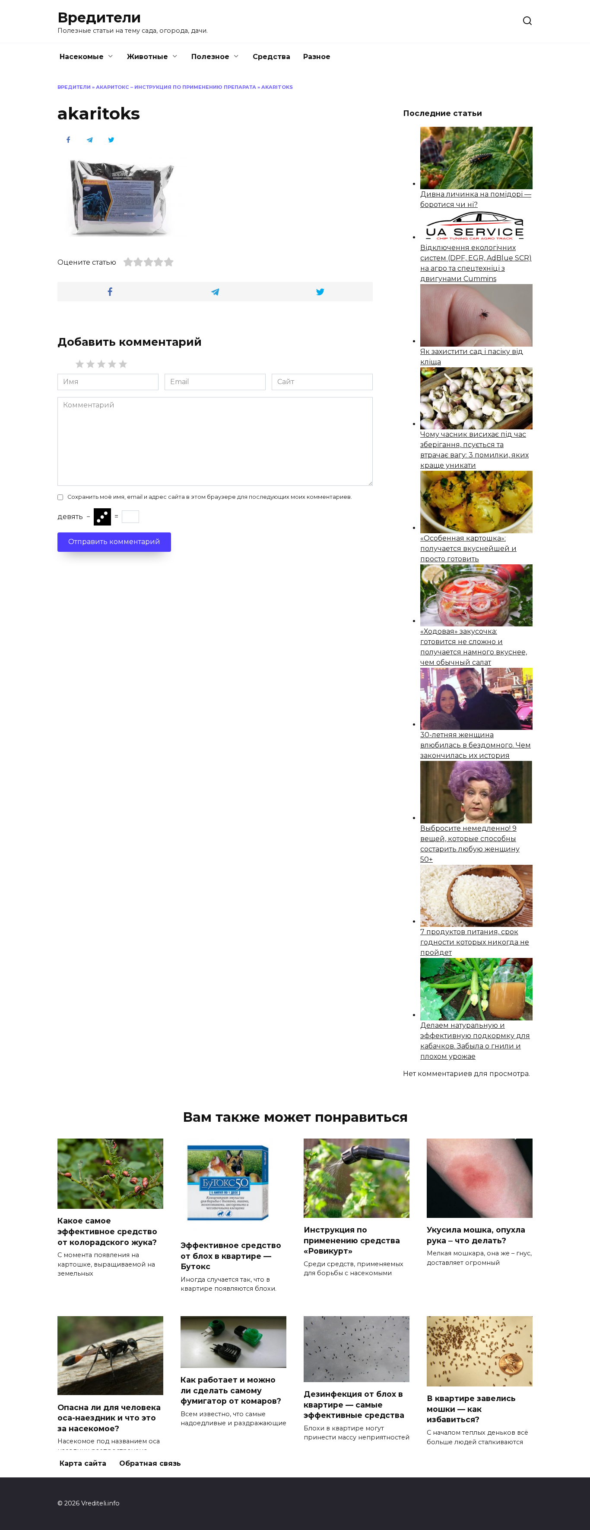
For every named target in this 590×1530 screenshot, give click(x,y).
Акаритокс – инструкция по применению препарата (176, 87)
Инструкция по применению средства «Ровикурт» (352, 1240)
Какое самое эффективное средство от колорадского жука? (107, 1231)
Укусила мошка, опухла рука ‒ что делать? (476, 1235)
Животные (147, 57)
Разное (316, 57)
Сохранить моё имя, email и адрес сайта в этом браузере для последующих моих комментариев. (209, 497)
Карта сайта (83, 1463)
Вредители (99, 17)
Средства (271, 57)
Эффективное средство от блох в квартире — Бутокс (231, 1256)
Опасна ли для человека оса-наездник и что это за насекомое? (109, 1417)
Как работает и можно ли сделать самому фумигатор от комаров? (231, 1390)
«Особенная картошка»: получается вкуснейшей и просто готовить (468, 548)
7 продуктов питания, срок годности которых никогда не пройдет (474, 942)
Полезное (210, 57)
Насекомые (82, 57)
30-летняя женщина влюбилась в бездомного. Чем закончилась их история (475, 745)
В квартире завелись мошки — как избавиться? (471, 1409)
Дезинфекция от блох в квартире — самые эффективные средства (354, 1404)
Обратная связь (150, 1463)
